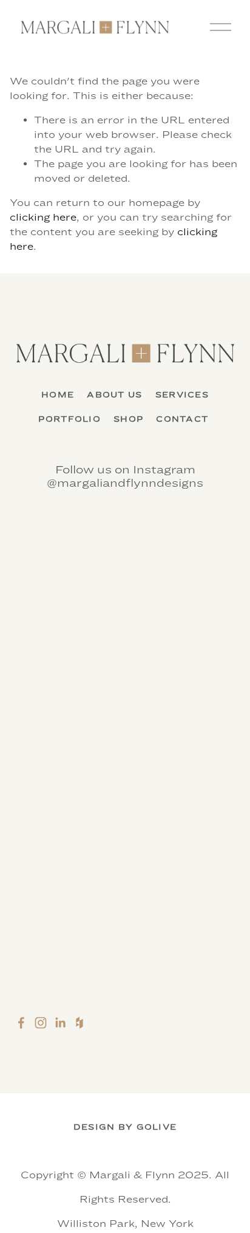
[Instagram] (41, 1023)
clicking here (43, 217)
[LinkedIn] (60, 1023)
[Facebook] (21, 1023)
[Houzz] (79, 1023)
